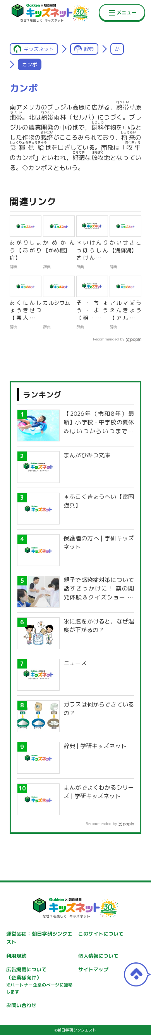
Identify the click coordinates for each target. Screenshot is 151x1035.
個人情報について (98, 955)
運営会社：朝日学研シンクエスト (39, 937)
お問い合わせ (21, 1005)
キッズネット (39, 48)
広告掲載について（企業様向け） (39, 980)
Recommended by (108, 339)
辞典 (89, 48)
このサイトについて (101, 933)
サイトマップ (93, 969)
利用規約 (16, 955)
